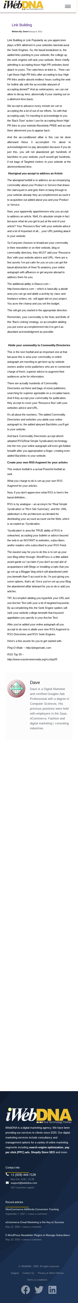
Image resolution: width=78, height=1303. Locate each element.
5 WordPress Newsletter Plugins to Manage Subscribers (37, 1235)
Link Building (19, 814)
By (46, 814)
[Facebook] (25, 1289)
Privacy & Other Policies (51, 1273)
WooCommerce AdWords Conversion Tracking (32, 1209)
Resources (33, 814)
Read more (20, 863)
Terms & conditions (37, 1279)
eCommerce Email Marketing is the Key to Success (34, 1222)
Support (15, 1273)
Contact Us (28, 1273)
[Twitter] (39, 1289)
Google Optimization (23, 944)
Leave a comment (37, 1214)
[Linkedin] (52, 1289)
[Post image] (39, 776)
